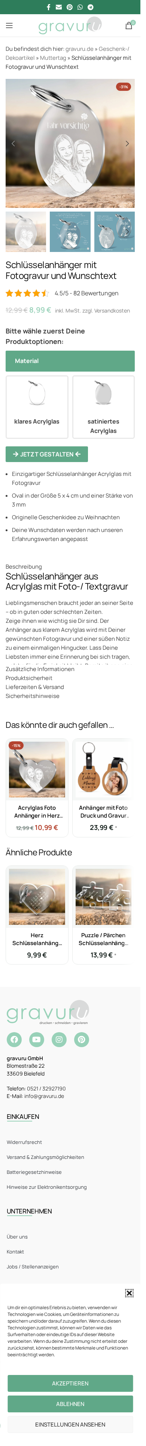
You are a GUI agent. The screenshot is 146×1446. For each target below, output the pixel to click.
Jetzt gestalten (46, 454)
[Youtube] (36, 1039)
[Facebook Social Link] (48, 7)
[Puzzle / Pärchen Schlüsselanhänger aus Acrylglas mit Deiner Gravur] (104, 897)
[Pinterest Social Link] (69, 7)
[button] (129, 1293)
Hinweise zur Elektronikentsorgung (47, 1187)
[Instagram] (59, 1039)
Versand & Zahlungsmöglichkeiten (45, 1157)
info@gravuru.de (44, 1095)
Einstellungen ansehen (70, 1424)
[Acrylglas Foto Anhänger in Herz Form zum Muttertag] (37, 770)
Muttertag (53, 58)
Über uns (17, 1236)
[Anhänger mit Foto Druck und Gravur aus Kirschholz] (104, 770)
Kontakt (15, 1251)
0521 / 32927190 (46, 1088)
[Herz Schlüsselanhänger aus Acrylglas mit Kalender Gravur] (37, 897)
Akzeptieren (70, 1383)
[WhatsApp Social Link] (80, 7)
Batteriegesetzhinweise (34, 1172)
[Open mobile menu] (9, 25)
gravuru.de (80, 49)
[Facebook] (14, 1039)
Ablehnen (70, 1404)
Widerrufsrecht (24, 1142)
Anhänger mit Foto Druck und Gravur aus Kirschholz (103, 815)
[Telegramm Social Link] (90, 7)
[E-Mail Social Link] (58, 7)
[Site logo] (70, 25)
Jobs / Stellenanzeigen (33, 1266)
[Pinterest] (81, 1039)
